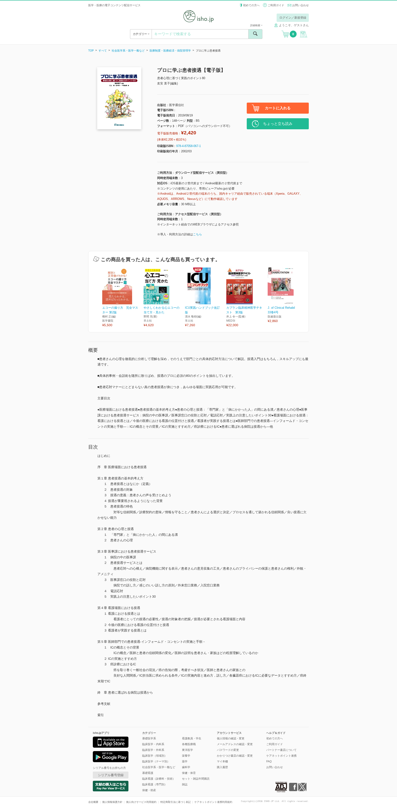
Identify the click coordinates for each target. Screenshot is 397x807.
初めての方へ (251, 5)
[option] (123, 298)
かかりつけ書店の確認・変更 (235, 755)
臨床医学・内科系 (153, 744)
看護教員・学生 (191, 738)
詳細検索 (255, 25)
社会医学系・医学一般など (128, 50)
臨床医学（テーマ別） (156, 761)
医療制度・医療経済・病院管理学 (170, 50)
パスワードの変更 (228, 750)
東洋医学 (187, 750)
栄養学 (186, 755)
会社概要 (93, 802)
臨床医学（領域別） (154, 755)
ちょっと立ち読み (277, 124)
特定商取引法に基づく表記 (175, 802)
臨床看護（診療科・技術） (158, 778)
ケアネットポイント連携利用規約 (213, 802)
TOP (91, 50)
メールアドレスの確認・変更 (235, 744)
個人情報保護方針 (112, 802)
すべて (103, 50)
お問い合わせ (300, 5)
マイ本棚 (222, 761)
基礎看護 (147, 773)
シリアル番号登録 (111, 775)
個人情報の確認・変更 (230, 738)
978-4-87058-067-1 (188, 146)
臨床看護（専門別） (154, 784)
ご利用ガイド (276, 5)
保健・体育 (189, 773)
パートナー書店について (281, 750)
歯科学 (186, 767)
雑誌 (184, 784)
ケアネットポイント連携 (281, 755)
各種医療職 (189, 744)
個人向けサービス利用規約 (141, 802)
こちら (197, 234)
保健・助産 (149, 790)
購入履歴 (222, 767)
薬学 (184, 761)
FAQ (269, 761)
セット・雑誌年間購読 (196, 778)
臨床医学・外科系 (153, 750)
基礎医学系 (149, 738)
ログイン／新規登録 (292, 17)
